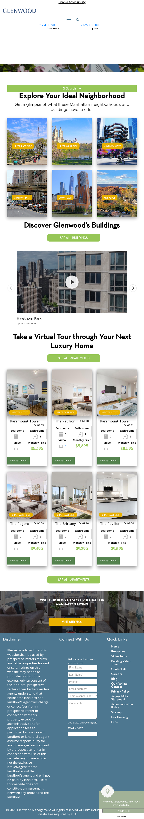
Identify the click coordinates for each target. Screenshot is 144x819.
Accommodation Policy (122, 706)
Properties (118, 651)
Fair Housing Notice (92, 814)
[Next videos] (133, 288)
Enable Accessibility (72, 2)
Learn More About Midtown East (27, 192)
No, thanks (121, 816)
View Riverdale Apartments (117, 196)
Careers (116, 674)
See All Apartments (74, 358)
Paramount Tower (25, 421)
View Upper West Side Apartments (72, 147)
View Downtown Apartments (72, 196)
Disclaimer (12, 639)
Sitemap (116, 712)
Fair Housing (119, 717)
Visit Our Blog (72, 622)
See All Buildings (74, 238)
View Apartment (18, 460)
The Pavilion (65, 421)
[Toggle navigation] (68, 19)
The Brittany (65, 523)
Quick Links (117, 639)
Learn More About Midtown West (117, 141)
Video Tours (119, 656)
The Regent (19, 523)
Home (115, 646)
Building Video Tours (120, 663)
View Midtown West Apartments (117, 145)
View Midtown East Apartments (27, 196)
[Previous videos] (11, 288)
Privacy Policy (120, 691)
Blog (114, 678)
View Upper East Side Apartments (27, 147)
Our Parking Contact (119, 685)
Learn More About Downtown (72, 192)
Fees (114, 722)
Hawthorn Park (29, 318)
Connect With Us (74, 639)
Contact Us (118, 669)
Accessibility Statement (119, 698)
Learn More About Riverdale (117, 192)
